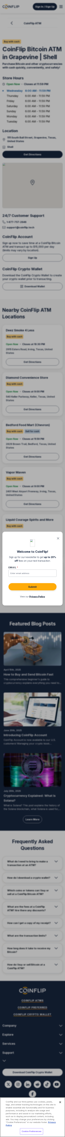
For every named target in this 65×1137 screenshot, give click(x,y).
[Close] (60, 1102)
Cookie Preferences (31, 1131)
